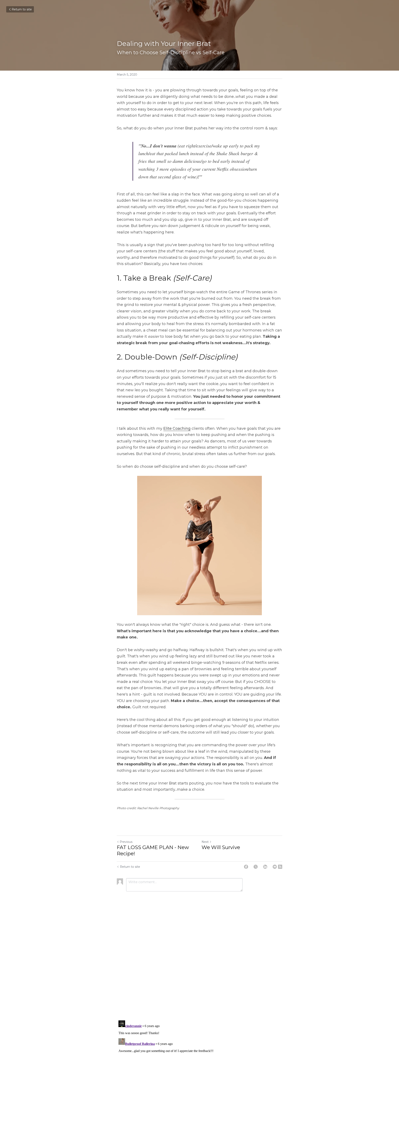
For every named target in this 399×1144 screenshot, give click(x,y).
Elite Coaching (177, 428)
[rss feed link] (280, 867)
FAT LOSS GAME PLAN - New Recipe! (153, 850)
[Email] (275, 867)
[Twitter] (256, 867)
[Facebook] (246, 867)
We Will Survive (221, 847)
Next (205, 842)
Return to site (22, 9)
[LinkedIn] (265, 867)
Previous (126, 842)
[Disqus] (199, 964)
